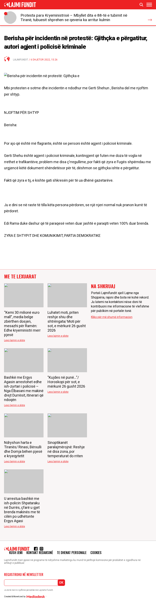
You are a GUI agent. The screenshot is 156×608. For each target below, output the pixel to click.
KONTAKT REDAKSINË (39, 552)
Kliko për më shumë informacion (111, 317)
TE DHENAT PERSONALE (72, 552)
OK (61, 582)
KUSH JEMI (16, 552)
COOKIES (96, 552)
